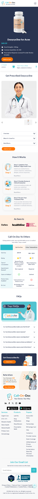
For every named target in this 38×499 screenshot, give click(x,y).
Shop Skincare (18, 424)
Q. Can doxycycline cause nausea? (14, 332)
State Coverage (31, 439)
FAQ (27, 430)
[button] (34, 485)
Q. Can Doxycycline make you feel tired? (16, 327)
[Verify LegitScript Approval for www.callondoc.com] (11, 478)
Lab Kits (16, 416)
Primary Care (5, 431)
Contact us (29, 433)
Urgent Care (5, 416)
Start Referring (9, 387)
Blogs (28, 421)
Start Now (9, 362)
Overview (6, 133)
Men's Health (5, 425)
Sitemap (30, 487)
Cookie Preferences (11, 487)
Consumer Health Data (28, 485)
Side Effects (6, 143)
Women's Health (6, 422)
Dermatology (5, 434)
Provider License (31, 436)
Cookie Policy (22, 487)
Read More (17, 175)
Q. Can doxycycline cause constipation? (16, 337)
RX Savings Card (31, 427)
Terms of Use (16, 485)
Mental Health (5, 428)
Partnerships (30, 424)
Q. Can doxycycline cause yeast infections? (17, 347)
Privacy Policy (6, 485)
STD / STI (4, 419)
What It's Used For (9, 138)
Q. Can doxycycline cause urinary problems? (17, 342)
